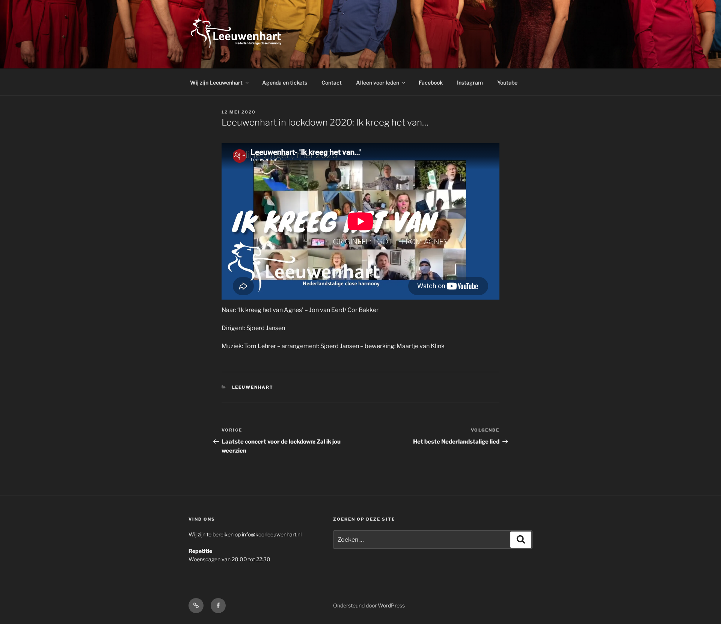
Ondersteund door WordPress (369, 605)
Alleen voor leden (377, 82)
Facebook (431, 82)
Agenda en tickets (284, 82)
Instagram (470, 82)
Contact (331, 82)
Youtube (507, 82)
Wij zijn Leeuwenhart (216, 82)
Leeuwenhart (253, 387)
